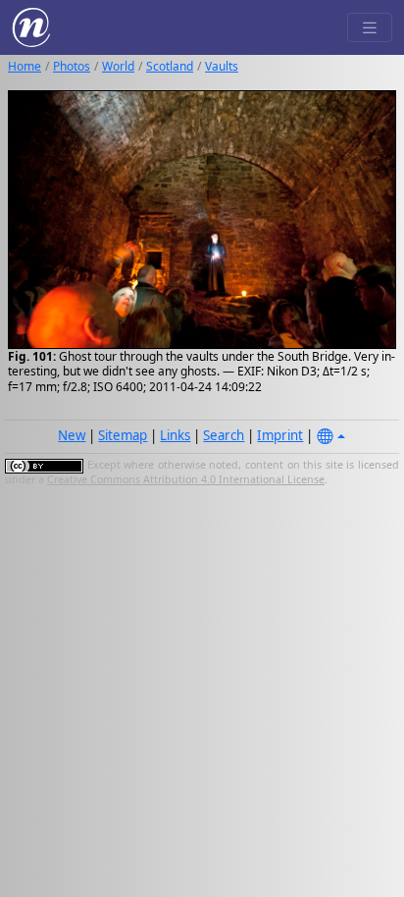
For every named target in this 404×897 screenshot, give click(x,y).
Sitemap (122, 435)
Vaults (221, 66)
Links (175, 435)
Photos (71, 66)
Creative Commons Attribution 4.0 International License (186, 479)
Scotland (169, 66)
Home (24, 66)
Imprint (280, 435)
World (118, 66)
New (71, 435)
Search (223, 435)
